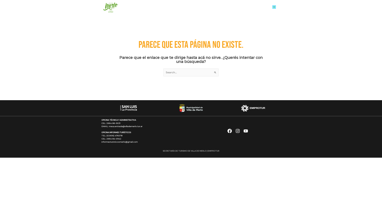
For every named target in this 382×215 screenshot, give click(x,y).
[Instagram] (237, 131)
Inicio (164, 7)
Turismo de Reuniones (235, 7)
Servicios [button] (176, 7)
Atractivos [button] (211, 7)
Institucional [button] (257, 7)
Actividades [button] (193, 7)
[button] (182, 7)
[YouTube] (246, 131)
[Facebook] (229, 131)
